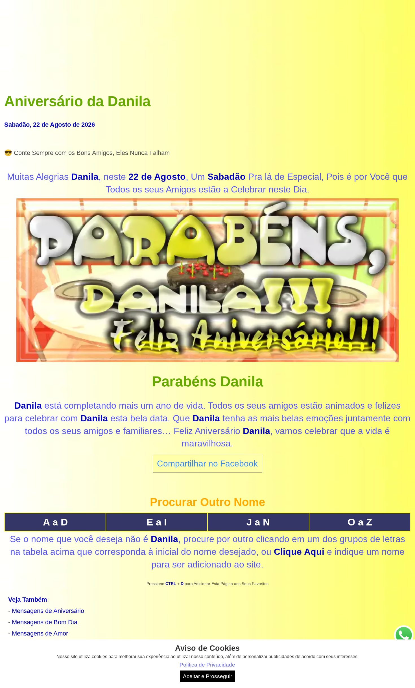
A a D (55, 521)
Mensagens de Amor (40, 633)
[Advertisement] (207, 43)
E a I (157, 521)
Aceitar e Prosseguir (207, 676)
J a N (258, 521)
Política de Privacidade (207, 665)
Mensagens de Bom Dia (44, 622)
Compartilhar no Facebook (207, 463)
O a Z (360, 521)
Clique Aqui (299, 552)
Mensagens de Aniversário (48, 610)
